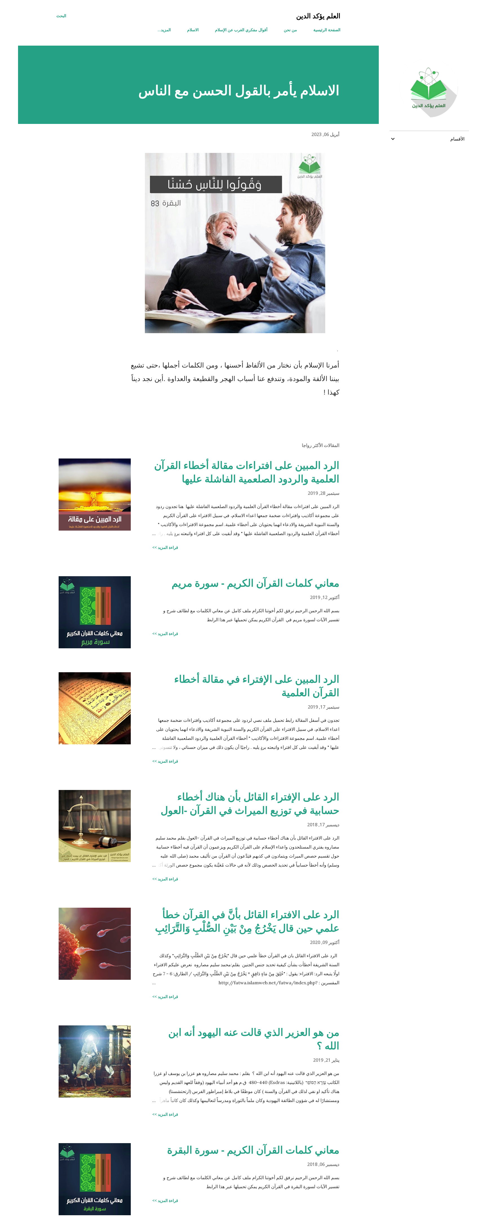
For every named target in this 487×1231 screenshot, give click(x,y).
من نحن (290, 29)
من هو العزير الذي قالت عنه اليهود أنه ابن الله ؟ (253, 1038)
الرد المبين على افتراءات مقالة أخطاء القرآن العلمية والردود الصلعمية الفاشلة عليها (246, 472)
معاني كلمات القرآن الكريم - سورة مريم (255, 583)
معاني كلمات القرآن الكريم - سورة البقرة (253, 1150)
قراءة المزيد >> (165, 547)
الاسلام (193, 29)
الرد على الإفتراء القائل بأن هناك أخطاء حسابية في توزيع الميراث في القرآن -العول (250, 803)
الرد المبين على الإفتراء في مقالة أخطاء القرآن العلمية (256, 685)
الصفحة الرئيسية (326, 29)
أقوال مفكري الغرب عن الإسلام (241, 29)
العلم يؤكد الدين (318, 15)
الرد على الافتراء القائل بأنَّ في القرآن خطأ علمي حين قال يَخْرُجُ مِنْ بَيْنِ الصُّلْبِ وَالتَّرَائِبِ (247, 921)
